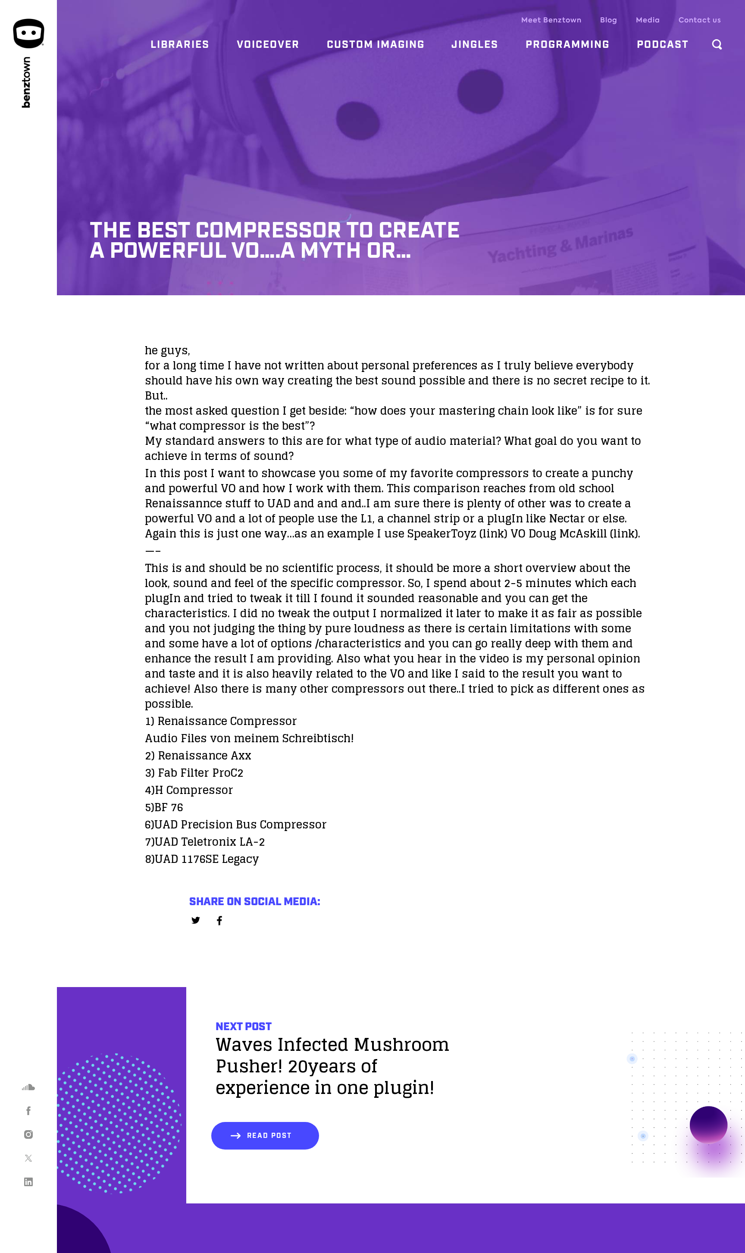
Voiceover (268, 45)
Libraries (180, 45)
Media (648, 20)
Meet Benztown (551, 20)
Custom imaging (376, 45)
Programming (568, 45)
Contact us (700, 20)
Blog (608, 20)
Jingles (474, 45)
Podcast (663, 45)
